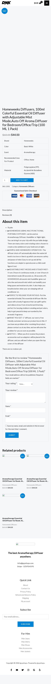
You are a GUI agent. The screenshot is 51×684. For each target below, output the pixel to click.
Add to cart (22, 180)
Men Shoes (25, 645)
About (25, 585)
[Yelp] (40, 670)
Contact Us (25, 588)
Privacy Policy (25, 592)
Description (7, 210)
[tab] (25, 210)
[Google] (34, 670)
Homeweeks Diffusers (26, 186)
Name (8, 406)
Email (8, 416)
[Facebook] (11, 670)
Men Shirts (25, 642)
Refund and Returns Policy (25, 595)
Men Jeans (25, 639)
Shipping (25, 598)
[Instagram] (28, 670)
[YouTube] (17, 670)
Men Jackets (25, 651)
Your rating (11, 383)
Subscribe (25, 624)
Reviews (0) (7, 215)
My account (25, 601)
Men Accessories (25, 648)
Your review (11, 390)
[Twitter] (23, 670)
